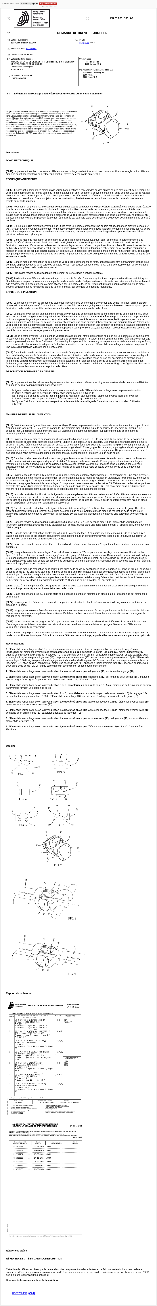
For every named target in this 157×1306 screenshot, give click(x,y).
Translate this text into (10, 4)
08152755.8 (31, 49)
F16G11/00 (84, 43)
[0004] (31, 1293)
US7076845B (19, 1293)
